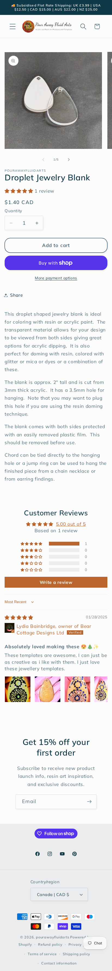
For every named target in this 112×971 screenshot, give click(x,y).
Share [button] (16, 295)
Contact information (58, 963)
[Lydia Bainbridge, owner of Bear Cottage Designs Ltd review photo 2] (48, 689)
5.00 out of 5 (71, 524)
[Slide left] (43, 159)
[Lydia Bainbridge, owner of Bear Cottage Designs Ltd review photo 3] (77, 689)
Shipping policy (76, 954)
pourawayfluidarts (52, 937)
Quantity (13, 210)
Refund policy (50, 944)
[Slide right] (69, 159)
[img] (19, 617)
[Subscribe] (89, 801)
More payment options (56, 277)
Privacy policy (81, 944)
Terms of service (42, 954)
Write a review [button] (56, 582)
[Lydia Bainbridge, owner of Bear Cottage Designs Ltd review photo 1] (18, 689)
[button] (13, 26)
